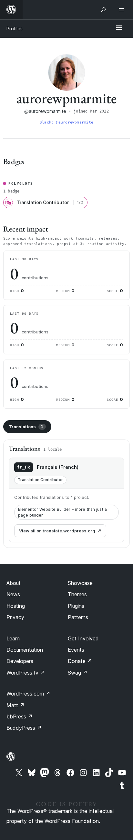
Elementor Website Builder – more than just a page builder (62, 512)
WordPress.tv (25, 672)
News (13, 594)
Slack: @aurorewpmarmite (66, 122)
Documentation (24, 650)
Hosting (15, 606)
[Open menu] (122, 9)
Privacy (15, 617)
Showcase (80, 583)
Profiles (14, 28)
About (13, 583)
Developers (19, 661)
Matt (15, 705)
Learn (13, 638)
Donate (80, 661)
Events (76, 650)
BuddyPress (24, 728)
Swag (77, 672)
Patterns (78, 617)
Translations (26, 426)
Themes (77, 594)
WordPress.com (28, 693)
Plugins (76, 606)
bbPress (19, 716)
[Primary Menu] (119, 28)
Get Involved (83, 638)
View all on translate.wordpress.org (57, 530)
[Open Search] (103, 9)
